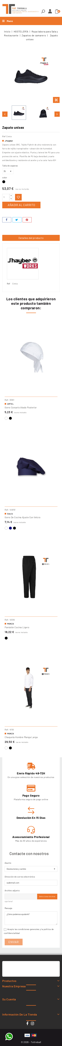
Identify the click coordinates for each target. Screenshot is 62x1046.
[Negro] (10, 418)
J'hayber (9, 141)
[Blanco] (6, 418)
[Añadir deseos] (18, 197)
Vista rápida (54, 327)
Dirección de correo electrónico (20, 877)
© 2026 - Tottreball (31, 1042)
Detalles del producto (31, 237)
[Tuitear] (17, 219)
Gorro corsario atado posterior (21, 407)
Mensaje (8, 908)
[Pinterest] (27, 219)
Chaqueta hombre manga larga (21, 737)
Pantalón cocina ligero (17, 627)
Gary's (10, 513)
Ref (4, 136)
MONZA (10, 623)
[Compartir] (6, 219)
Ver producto (31, 393)
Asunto (8, 863)
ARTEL (10, 404)
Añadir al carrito (21, 205)
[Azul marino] (10, 528)
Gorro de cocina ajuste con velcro (22, 517)
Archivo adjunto (12, 890)
